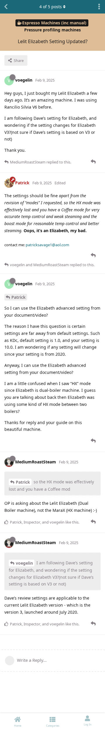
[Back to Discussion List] (6, 7)
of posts (50, 6)
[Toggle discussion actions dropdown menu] (99, 7)
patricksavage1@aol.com (47, 244)
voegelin (24, 563)
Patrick (18, 297)
